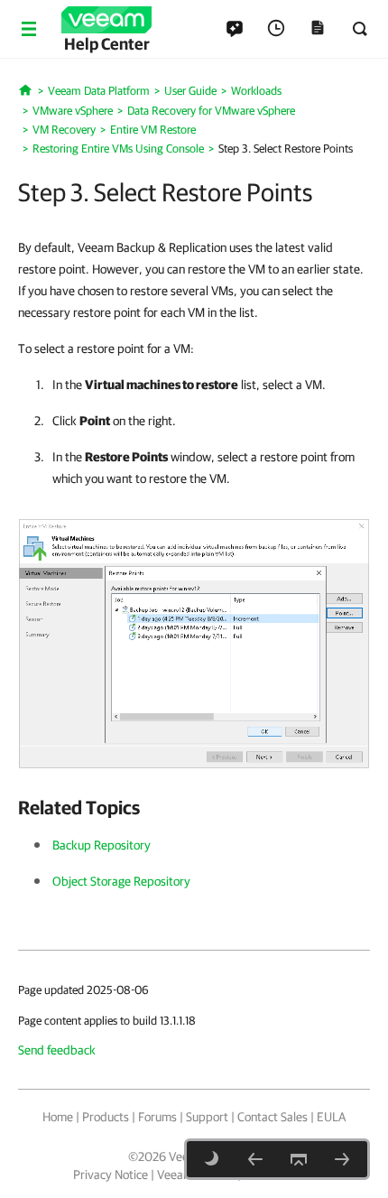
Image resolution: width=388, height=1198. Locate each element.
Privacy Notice (110, 1174)
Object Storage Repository (121, 881)
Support (207, 1117)
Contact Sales (272, 1117)
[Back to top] (298, 1159)
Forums (157, 1117)
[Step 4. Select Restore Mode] (342, 1159)
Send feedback (57, 1050)
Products (105, 1117)
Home (57, 1117)
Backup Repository (101, 845)
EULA (331, 1117)
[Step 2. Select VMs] (255, 1159)
